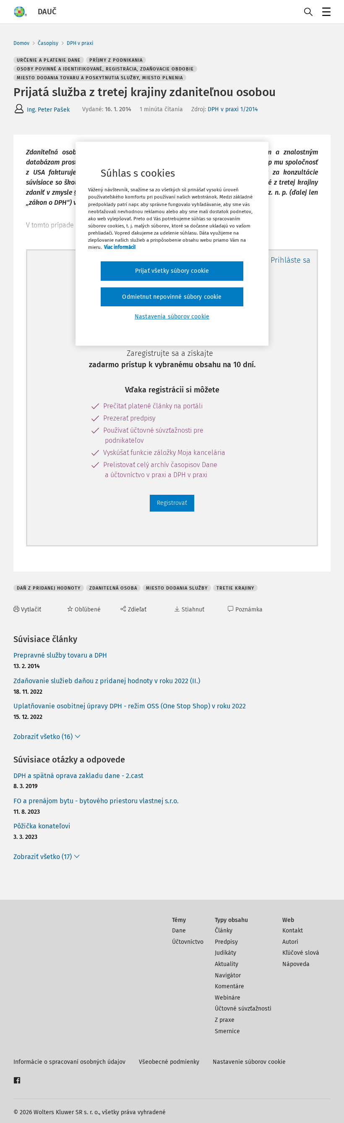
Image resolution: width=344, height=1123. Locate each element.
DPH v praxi (80, 43)
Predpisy (226, 941)
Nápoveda (296, 964)
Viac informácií (120, 247)
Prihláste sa (290, 260)
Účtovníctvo (187, 941)
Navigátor (228, 975)
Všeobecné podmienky (169, 1062)
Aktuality (226, 964)
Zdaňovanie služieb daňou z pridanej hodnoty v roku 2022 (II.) (106, 681)
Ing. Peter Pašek (48, 109)
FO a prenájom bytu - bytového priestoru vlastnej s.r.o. (96, 801)
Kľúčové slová (300, 952)
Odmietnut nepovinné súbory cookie (172, 296)
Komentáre (229, 986)
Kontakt (292, 930)
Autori (290, 941)
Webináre (227, 997)
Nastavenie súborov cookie (249, 1062)
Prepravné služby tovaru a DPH (60, 655)
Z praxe (225, 1020)
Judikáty (225, 952)
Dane (179, 930)
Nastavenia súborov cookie (172, 316)
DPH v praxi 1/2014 (233, 109)
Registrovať (172, 503)
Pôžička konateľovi (41, 826)
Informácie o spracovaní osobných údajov (69, 1062)
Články (223, 930)
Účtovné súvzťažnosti (243, 1008)
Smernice (227, 1031)
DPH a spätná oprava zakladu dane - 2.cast (78, 776)
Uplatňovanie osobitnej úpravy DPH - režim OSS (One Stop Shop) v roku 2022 (129, 706)
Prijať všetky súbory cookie (172, 270)
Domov (21, 43)
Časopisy (48, 43)
